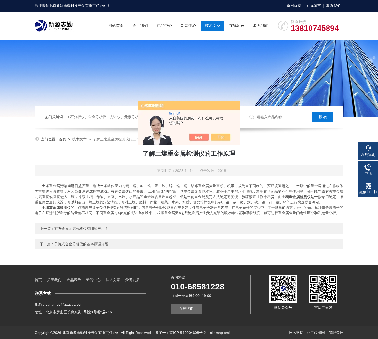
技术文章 (212, 25)
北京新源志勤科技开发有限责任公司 (78, 6)
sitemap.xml (220, 333)
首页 (62, 139)
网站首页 (116, 25)
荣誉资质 (132, 280)
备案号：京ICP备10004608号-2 (180, 333)
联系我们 (333, 6)
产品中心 (164, 25)
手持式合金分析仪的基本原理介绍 (81, 244)
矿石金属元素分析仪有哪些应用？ (81, 229)
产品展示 (74, 280)
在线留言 (314, 6)
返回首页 (294, 6)
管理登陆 (336, 333)
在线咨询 (186, 309)
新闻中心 (188, 25)
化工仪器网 (316, 333)
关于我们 (140, 25)
